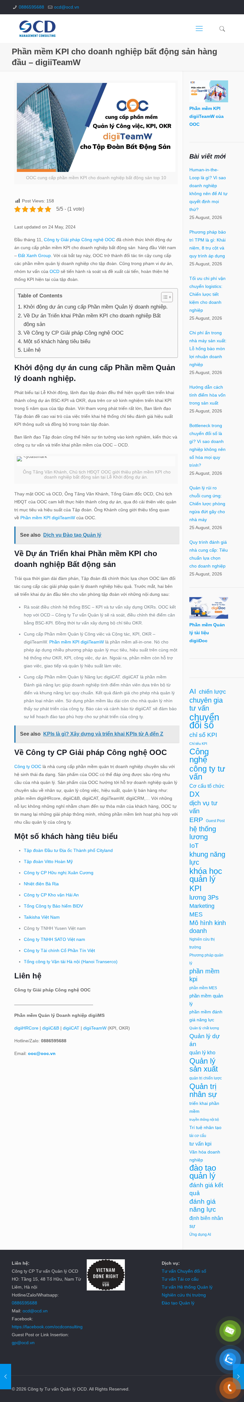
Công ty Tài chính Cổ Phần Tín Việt (59, 950)
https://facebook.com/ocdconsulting (47, 1326)
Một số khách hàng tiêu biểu (57, 341)
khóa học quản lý (205, 875)
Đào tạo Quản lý (178, 1302)
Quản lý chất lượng (204, 1028)
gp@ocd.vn (23, 1342)
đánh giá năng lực (202, 1205)
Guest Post (215, 821)
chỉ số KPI (203, 734)
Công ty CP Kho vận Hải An (51, 894)
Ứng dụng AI (200, 1234)
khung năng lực (207, 858)
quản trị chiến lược (205, 1078)
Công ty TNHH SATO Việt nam (54, 939)
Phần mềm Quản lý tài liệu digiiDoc (207, 632)
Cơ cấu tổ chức (206, 786)
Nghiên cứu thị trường (202, 943)
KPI (195, 888)
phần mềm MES (203, 988)
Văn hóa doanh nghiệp (204, 1156)
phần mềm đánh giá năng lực (205, 1015)
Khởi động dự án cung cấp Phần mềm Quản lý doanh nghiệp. (95, 307)
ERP (196, 819)
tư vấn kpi (200, 1144)
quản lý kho (202, 1052)
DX (194, 794)
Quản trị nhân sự (203, 1090)
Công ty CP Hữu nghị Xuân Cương (58, 872)
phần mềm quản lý (206, 999)
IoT (194, 845)
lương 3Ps (204, 897)
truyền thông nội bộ (204, 1119)
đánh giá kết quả (206, 1189)
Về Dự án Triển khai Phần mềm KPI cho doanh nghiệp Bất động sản (92, 320)
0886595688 (31, 7)
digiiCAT (71, 1028)
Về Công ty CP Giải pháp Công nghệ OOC (73, 333)
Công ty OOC (27, 766)
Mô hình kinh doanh (207, 926)
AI (192, 691)
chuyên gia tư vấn (206, 704)
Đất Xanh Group (34, 255)
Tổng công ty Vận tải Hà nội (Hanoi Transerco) (71, 961)
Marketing (201, 906)
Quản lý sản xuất (203, 1065)
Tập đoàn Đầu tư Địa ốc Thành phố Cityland (68, 850)
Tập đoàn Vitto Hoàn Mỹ (48, 861)
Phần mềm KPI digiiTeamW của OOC (206, 116)
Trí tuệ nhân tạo (205, 1127)
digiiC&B (50, 1028)
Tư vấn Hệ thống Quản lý (187, 1287)
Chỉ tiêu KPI (198, 743)
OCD (55, 271)
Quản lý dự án (204, 1040)
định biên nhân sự (206, 1222)
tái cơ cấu (197, 1135)
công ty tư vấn (207, 773)
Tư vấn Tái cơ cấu (180, 1279)
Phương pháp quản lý (206, 959)
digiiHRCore (26, 1028)
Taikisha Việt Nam (42, 917)
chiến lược (212, 691)
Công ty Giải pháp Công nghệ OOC (79, 239)
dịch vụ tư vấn (203, 807)
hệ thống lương (202, 833)
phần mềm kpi (204, 975)
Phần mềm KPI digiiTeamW (47, 517)
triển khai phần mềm (204, 1107)
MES (196, 914)
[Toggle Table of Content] (163, 297)
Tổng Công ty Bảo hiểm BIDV (53, 906)
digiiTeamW (94, 1028)
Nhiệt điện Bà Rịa (41, 883)
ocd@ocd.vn (66, 7)
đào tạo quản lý (202, 1172)
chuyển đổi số (204, 721)
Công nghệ (199, 756)
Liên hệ (32, 350)
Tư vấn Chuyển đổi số (184, 1271)
